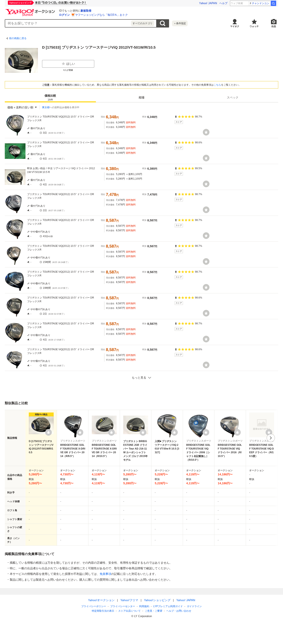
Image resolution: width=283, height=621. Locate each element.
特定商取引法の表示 (103, 610)
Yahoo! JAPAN (208, 3)
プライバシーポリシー (93, 606)
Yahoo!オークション (101, 600)
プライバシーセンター (122, 606)
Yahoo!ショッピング (157, 600)
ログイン (64, 14)
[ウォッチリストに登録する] (48, 432)
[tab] (50, 97)
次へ (271, 438)
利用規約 (144, 606)
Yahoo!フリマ (129, 600)
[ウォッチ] (206, 132)
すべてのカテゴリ (142, 23)
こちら (217, 84)
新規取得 (86, 10)
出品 (273, 26)
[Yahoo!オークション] (31, 10)
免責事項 (105, 573)
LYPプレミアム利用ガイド (168, 606)
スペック (232, 97)
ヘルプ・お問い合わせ (178, 610)
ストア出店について (129, 610)
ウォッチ (254, 26)
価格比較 (50, 97)
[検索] (273, 3)
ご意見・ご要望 (153, 610)
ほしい (70, 63)
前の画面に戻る (18, 38)
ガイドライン (194, 606)
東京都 (46, 107)
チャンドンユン (260, 3)
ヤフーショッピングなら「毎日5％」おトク (101, 14)
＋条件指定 (180, 23)
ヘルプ (223, 3)
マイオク (234, 26)
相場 (141, 97)
